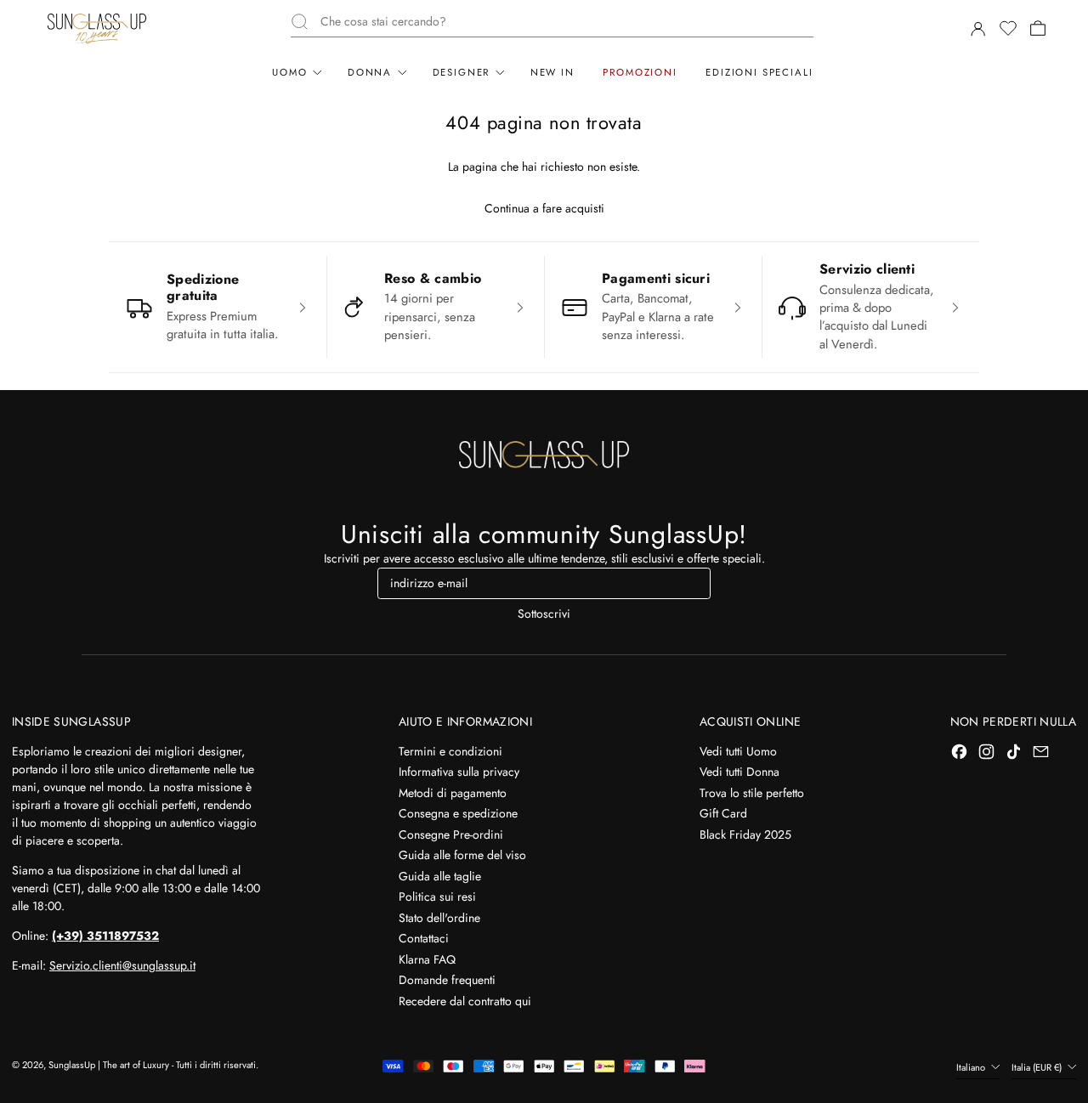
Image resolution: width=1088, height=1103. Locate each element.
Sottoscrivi (544, 613)
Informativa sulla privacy (459, 771)
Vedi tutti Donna (739, 771)
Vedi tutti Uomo (738, 751)
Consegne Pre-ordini (451, 834)
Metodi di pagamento (453, 792)
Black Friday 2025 (745, 834)
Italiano (972, 1067)
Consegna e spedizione (458, 813)
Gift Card (723, 813)
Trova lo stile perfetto (752, 792)
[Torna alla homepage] (544, 454)
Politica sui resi (437, 896)
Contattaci (424, 938)
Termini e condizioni (450, 751)
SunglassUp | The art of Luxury (108, 1065)
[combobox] (566, 22)
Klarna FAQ (427, 959)
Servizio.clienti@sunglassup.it (122, 965)
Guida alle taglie (440, 876)
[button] (1007, 28)
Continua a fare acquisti (544, 208)
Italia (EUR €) (1038, 1067)
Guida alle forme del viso (462, 854)
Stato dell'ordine (439, 917)
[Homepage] (97, 28)
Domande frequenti (447, 979)
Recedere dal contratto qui (465, 1001)
